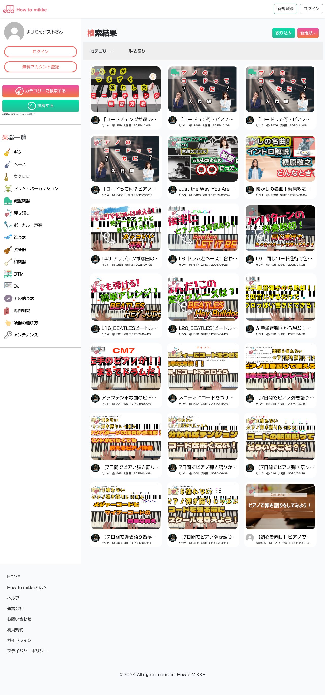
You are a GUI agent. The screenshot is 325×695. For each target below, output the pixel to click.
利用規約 (15, 630)
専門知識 (22, 311)
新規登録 (285, 9)
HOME (13, 577)
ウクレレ (22, 176)
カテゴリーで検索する (45, 91)
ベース (20, 164)
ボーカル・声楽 (28, 225)
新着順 (306, 33)
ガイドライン (19, 640)
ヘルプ (13, 598)
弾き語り (22, 213)
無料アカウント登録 (40, 67)
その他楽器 (24, 298)
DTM (19, 274)
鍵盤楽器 (22, 201)
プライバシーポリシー (27, 651)
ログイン (40, 52)
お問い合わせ (19, 619)
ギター (20, 152)
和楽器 (20, 262)
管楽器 (20, 237)
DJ (17, 286)
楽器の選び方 (26, 323)
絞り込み (283, 33)
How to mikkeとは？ (27, 588)
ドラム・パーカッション (36, 189)
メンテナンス (26, 335)
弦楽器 (20, 250)
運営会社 (15, 609)
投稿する (45, 106)
